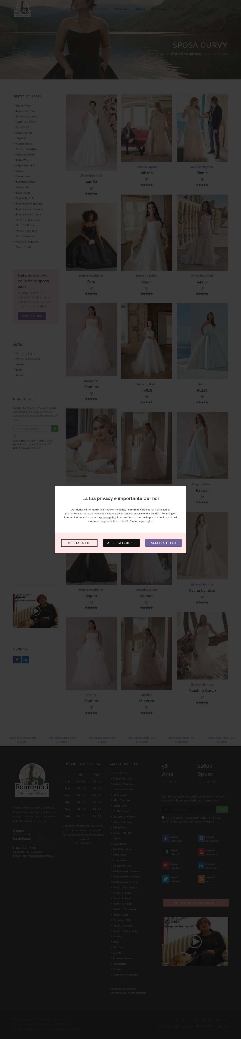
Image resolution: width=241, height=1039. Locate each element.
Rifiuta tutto (79, 542)
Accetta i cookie (121, 542)
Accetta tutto (163, 542)
